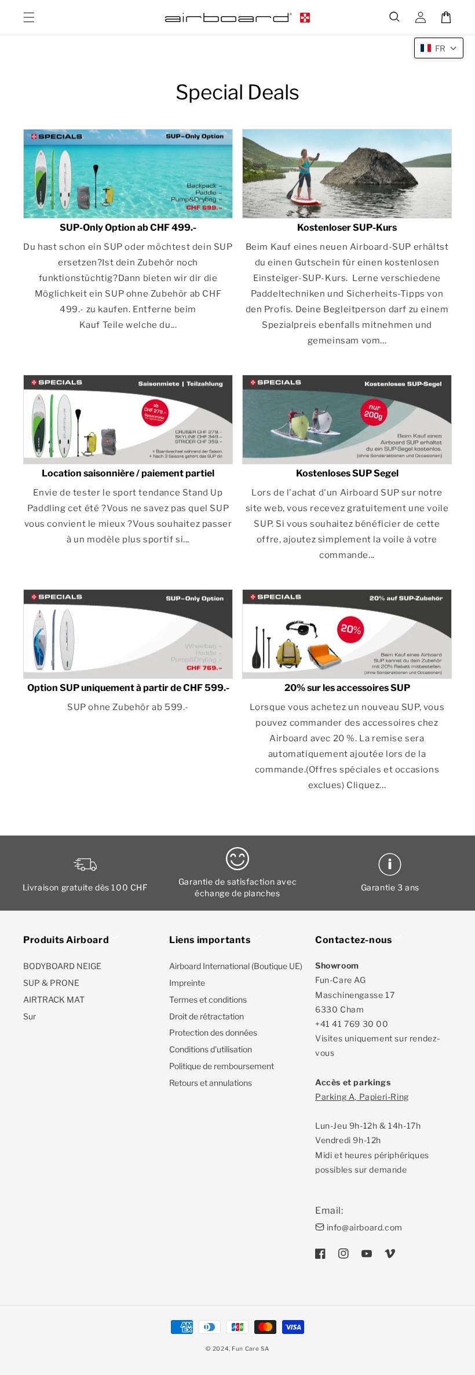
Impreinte (187, 983)
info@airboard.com (365, 1227)
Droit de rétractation (206, 1016)
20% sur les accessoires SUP (347, 688)
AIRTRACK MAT (54, 999)
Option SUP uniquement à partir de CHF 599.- (128, 688)
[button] (395, 17)
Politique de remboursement (221, 1066)
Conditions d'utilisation (210, 1049)
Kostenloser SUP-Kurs (347, 227)
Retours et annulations (210, 1083)
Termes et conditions (208, 999)
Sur (29, 1016)
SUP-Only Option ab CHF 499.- (128, 227)
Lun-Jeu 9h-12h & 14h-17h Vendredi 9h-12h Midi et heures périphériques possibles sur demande (372, 1133)
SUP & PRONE (51, 983)
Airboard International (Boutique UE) (235, 966)
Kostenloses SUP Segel (347, 473)
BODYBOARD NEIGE (62, 966)
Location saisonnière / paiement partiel (128, 473)
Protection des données (213, 1032)
